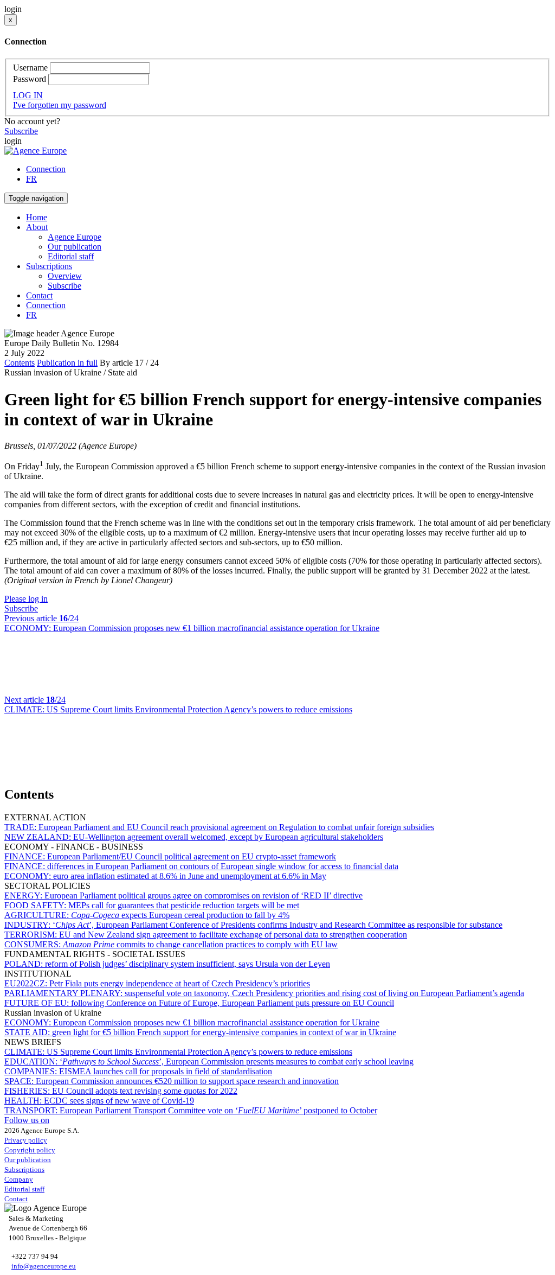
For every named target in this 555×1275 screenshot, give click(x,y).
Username (30, 67)
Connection (46, 169)
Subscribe (21, 131)
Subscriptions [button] (49, 266)
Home (36, 217)
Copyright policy (29, 1150)
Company (18, 1179)
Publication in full (67, 362)
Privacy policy (25, 1140)
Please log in (26, 598)
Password (29, 79)
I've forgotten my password (59, 105)
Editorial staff (71, 256)
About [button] (37, 227)
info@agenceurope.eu (43, 1266)
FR (31, 178)
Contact (39, 295)
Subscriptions (24, 1169)
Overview (65, 275)
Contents (19, 362)
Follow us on (26, 1120)
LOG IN (28, 95)
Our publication (74, 246)
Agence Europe (74, 236)
